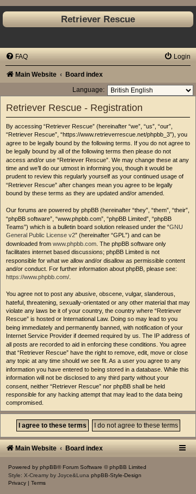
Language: (88, 90)
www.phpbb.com (74, 243)
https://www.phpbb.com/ (37, 277)
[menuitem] (16, 56)
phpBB (48, 467)
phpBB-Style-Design (116, 475)
